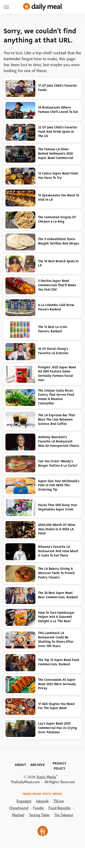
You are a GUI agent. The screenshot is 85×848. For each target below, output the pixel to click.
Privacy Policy (59, 766)
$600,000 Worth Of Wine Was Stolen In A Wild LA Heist (56, 529)
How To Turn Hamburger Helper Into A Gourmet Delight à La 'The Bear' (56, 617)
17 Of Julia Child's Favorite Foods (57, 87)
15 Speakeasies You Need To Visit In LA (58, 197)
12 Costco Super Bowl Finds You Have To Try (58, 175)
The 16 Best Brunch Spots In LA (58, 263)
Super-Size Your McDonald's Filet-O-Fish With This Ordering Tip (58, 485)
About (20, 764)
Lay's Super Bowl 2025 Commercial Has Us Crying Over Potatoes (57, 727)
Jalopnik (42, 801)
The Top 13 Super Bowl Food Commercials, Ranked (58, 662)
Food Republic (60, 808)
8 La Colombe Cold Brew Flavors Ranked (56, 307)
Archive (37, 764)
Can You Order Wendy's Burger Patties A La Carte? (57, 463)
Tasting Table (39, 815)
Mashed (18, 815)
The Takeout (63, 815)
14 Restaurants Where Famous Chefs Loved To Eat (58, 109)
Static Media (46, 777)
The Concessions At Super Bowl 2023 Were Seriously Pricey (57, 684)
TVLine (58, 801)
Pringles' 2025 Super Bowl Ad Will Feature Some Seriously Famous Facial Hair (57, 373)
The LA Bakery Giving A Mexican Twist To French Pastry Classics (56, 573)
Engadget (24, 801)
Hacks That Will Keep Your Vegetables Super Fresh (57, 507)
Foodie (38, 808)
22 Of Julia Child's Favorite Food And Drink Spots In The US (57, 131)
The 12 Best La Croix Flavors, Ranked (52, 329)
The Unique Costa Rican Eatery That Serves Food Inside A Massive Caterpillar (56, 397)
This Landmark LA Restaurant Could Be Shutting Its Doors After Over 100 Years (56, 639)
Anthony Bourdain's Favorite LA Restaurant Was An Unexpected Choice (58, 441)
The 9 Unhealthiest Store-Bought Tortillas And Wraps (58, 241)
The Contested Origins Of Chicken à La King (57, 219)
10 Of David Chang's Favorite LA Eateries (53, 351)
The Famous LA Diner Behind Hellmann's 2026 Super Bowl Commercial (55, 153)
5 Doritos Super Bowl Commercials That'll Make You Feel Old (57, 285)
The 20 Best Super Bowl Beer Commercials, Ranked (58, 595)
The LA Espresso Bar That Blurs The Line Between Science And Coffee (56, 419)
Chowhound (18, 808)
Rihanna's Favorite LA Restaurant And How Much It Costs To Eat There (58, 551)
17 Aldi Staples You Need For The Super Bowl (56, 706)
